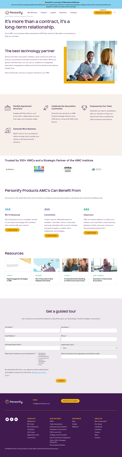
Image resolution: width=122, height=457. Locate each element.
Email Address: (10, 336)
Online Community (44, 358)
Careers (97, 432)
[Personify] (14, 402)
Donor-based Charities (57, 445)
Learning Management (42, 360)
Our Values (98, 424)
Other (40, 364)
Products (31, 418)
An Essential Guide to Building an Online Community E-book (75, 279)
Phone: (64, 336)
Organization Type (67, 344)
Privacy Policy (22, 448)
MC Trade (30, 424)
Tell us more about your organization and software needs (80, 353)
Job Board (41, 363)
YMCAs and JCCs (55, 432)
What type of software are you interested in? (20, 353)
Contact (97, 437)
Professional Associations (58, 427)
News (96, 435)
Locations (98, 429)
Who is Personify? (101, 421)
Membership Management (42, 354)
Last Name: (65, 327)
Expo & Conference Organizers (60, 437)
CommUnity (31, 437)
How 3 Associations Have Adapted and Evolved (44, 279)
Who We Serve (55, 418)
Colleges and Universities (58, 435)
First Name (9, 327)
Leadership (98, 427)
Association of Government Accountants (102, 279)
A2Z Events (31, 432)
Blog (73, 421)
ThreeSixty (30, 429)
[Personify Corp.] (14, 12)
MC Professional (32, 427)
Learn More (12, 230)
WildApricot (31, 421)
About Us (98, 418)
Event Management (44, 356)
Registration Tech (33, 435)
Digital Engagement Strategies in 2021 (17, 279)
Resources (76, 418)
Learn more (61, 4)
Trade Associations (56, 424)
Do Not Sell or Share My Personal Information (43, 448)
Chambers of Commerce (58, 429)
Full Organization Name (13, 344)
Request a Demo (103, 12)
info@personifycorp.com (41, 403)
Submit (61, 381)
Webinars (75, 427)
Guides (74, 424)
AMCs (52, 421)
